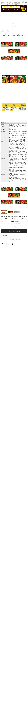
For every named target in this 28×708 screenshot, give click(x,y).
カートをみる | (21, 7)
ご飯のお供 (8, 30)
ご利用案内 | (14, 16)
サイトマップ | (13, 26)
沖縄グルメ (3, 30)
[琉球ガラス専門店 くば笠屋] (14, 5)
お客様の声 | (14, 23)
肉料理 (8, 31)
